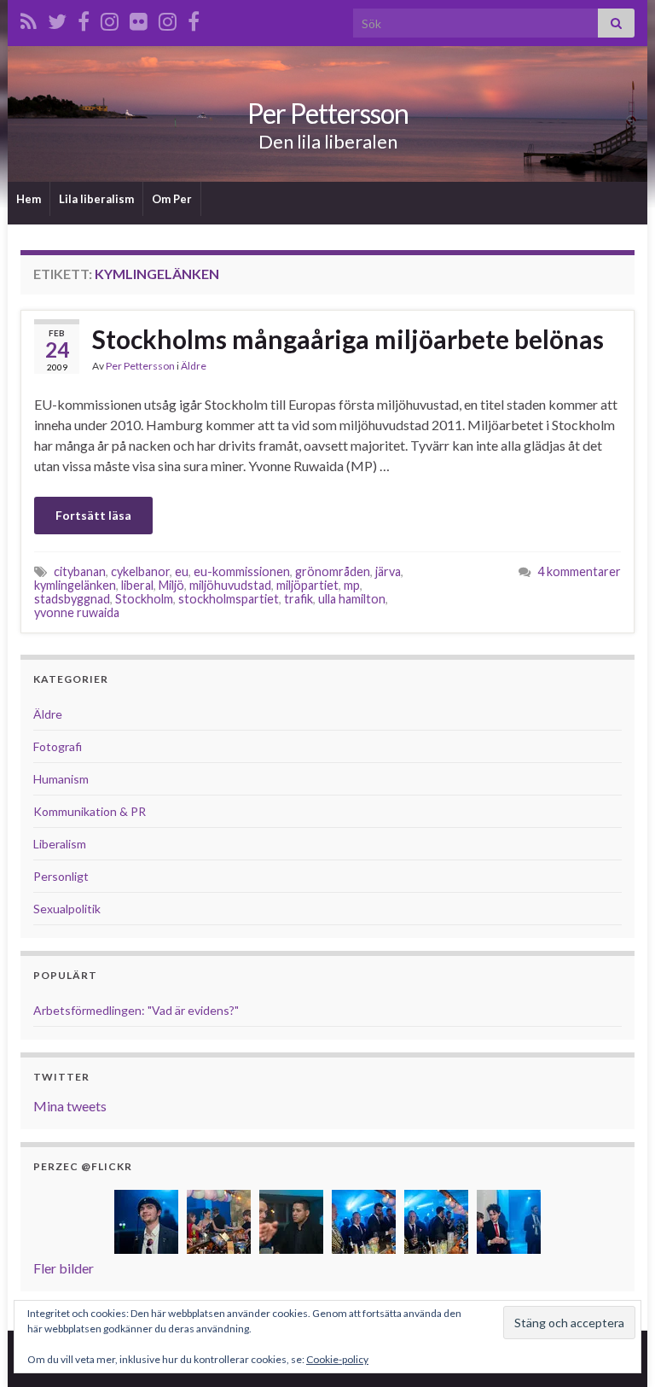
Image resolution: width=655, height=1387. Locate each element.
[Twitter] (57, 18)
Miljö (171, 585)
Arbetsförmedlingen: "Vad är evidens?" (136, 1010)
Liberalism (59, 843)
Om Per (172, 199)
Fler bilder (63, 1268)
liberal (137, 585)
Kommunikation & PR (89, 811)
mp (352, 585)
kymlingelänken (75, 585)
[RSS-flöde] (28, 18)
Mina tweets (70, 1106)
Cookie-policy (337, 1359)
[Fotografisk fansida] (194, 18)
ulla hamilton (351, 599)
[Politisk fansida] (84, 18)
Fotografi (57, 746)
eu (181, 571)
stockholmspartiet (228, 599)
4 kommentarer (579, 571)
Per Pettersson (328, 113)
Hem (28, 199)
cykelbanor (140, 571)
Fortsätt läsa (93, 515)
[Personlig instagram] (110, 18)
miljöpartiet (307, 585)
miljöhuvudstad (230, 585)
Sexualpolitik (67, 908)
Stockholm (144, 599)
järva (388, 571)
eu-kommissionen (242, 571)
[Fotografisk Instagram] (168, 18)
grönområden (332, 571)
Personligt (61, 876)
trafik (298, 599)
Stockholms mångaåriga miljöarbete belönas (348, 338)
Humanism (61, 779)
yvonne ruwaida (76, 612)
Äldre (193, 365)
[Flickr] (139, 18)
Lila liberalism (96, 199)
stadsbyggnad (72, 599)
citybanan (80, 571)
